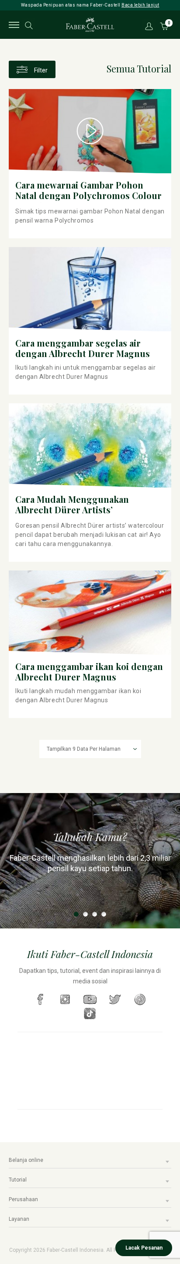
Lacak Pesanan (144, 1248)
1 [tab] (76, 914)
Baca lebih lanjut (140, 5)
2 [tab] (85, 914)
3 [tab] (94, 914)
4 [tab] (103, 914)
